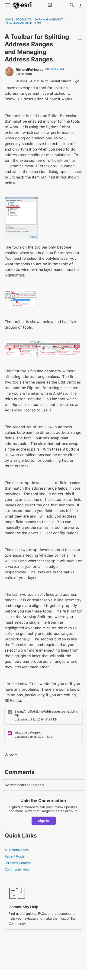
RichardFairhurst (29, 69)
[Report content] (79, 38)
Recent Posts (15, 856)
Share (11, 755)
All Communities (17, 850)
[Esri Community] (22, 5)
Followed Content (18, 863)
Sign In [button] (43, 821)
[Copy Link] (77, 81)
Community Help (17, 869)
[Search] (72, 5)
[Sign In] (80, 5)
